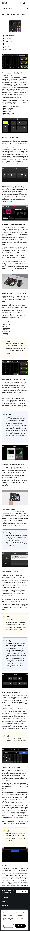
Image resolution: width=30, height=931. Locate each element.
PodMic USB (6, 324)
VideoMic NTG (7, 329)
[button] (24, 3)
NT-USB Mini (6, 328)
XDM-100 (5, 334)
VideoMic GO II (7, 331)
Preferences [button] (9, 925)
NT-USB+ (6, 326)
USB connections (14, 883)
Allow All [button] (20, 925)
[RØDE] (4, 3)
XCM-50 (5, 333)
